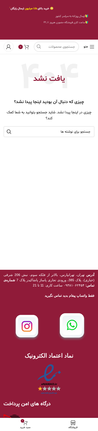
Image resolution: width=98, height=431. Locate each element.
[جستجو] (39, 47)
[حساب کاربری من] (8, 47)
